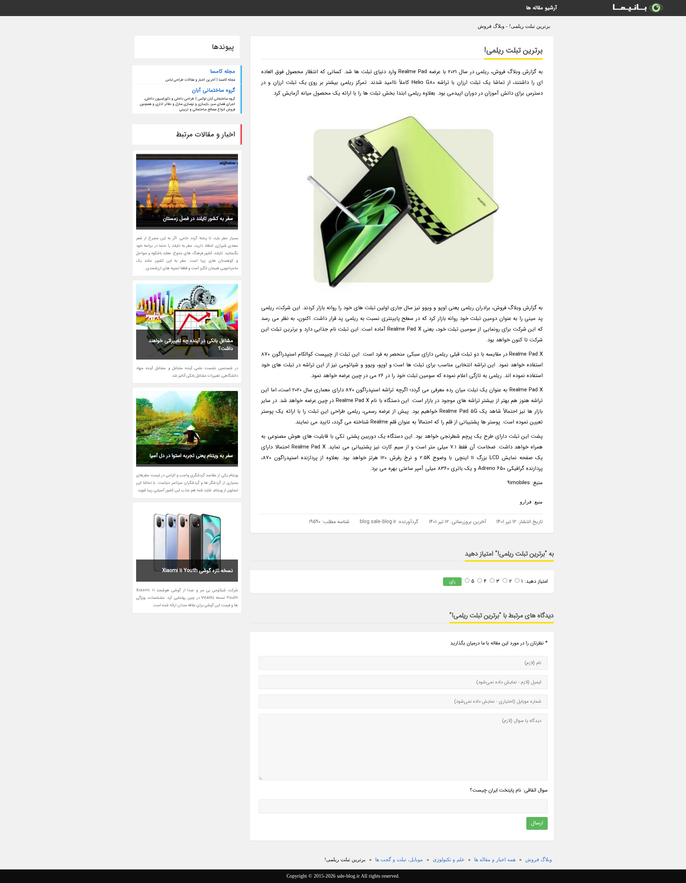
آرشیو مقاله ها (541, 8)
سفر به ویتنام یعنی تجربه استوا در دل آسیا (191, 456)
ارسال (537, 823)
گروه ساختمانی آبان (213, 90)
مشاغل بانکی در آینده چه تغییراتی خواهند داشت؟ (191, 344)
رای (452, 581)
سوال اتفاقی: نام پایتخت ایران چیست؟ (509, 790)
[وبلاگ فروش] (637, 8)
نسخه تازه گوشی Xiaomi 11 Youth (197, 571)
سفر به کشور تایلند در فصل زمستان (198, 218)
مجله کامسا (222, 71)
